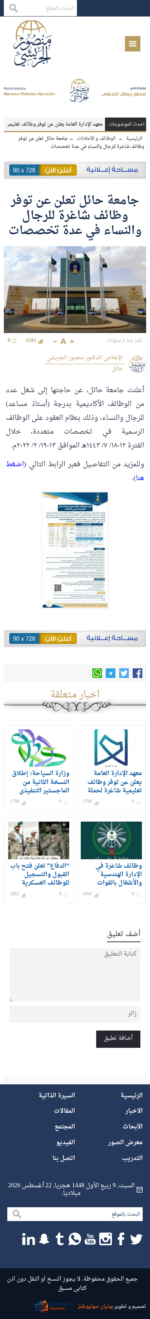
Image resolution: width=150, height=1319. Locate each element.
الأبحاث (133, 1127)
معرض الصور (125, 1142)
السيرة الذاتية (56, 1096)
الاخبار (134, 1111)
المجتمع (65, 1127)
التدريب (132, 1158)
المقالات (64, 1111)
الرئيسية (131, 1096)
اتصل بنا (63, 1158)
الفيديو (65, 1142)
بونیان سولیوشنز (95, 1306)
